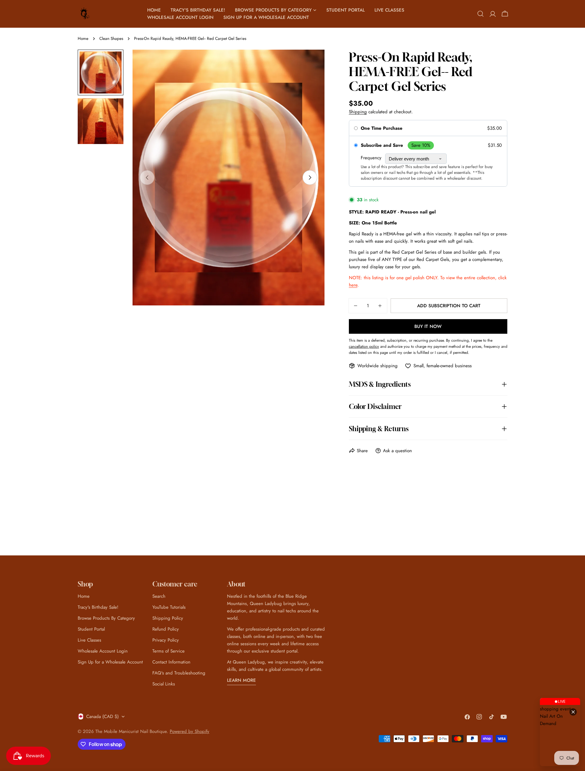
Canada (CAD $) (102, 716)
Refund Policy (165, 629)
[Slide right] (310, 177)
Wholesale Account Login (103, 651)
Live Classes (89, 640)
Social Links (163, 684)
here (353, 285)
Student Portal (91, 629)
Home (83, 38)
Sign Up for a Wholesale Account (110, 662)
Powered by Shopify (189, 731)
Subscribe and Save (382, 145)
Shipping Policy (167, 618)
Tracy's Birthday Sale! (98, 607)
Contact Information (171, 662)
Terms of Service (168, 651)
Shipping (358, 111)
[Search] (480, 14)
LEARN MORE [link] (241, 680)
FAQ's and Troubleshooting (178, 673)
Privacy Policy (165, 640)
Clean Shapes (111, 38)
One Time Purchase (381, 128)
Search (158, 596)
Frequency (371, 157)
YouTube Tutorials (169, 607)
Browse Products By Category (106, 618)
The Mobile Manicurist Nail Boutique (131, 731)
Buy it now (427, 326)
